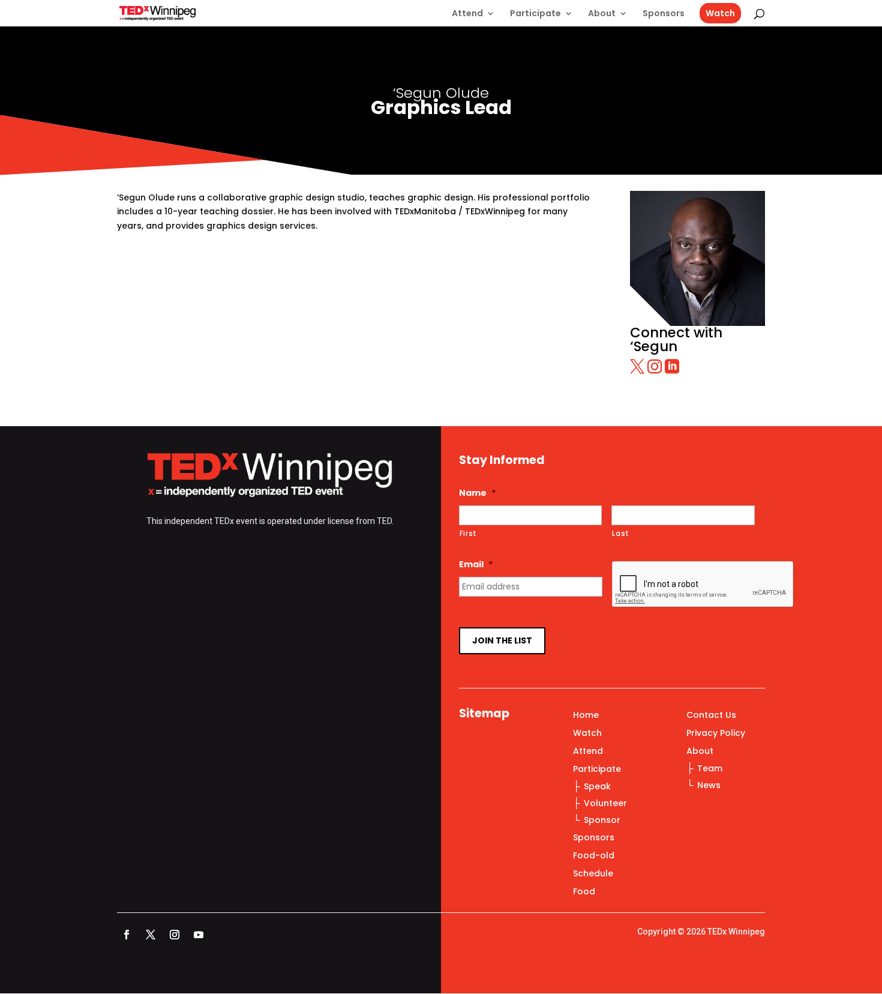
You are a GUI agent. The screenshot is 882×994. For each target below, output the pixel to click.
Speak (597, 786)
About (602, 14)
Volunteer (605, 803)
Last (620, 533)
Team (709, 768)
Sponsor (602, 820)
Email (476, 564)
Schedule (593, 874)
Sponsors (664, 14)
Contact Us (711, 716)
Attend (467, 14)
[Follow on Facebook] (126, 934)
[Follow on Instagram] (174, 934)
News (709, 785)
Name (477, 492)
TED (384, 521)
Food (584, 892)
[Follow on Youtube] (198, 934)
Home (586, 716)
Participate (535, 14)
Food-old (593, 856)
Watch (720, 13)
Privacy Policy (715, 734)
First (468, 533)
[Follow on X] (150, 934)
